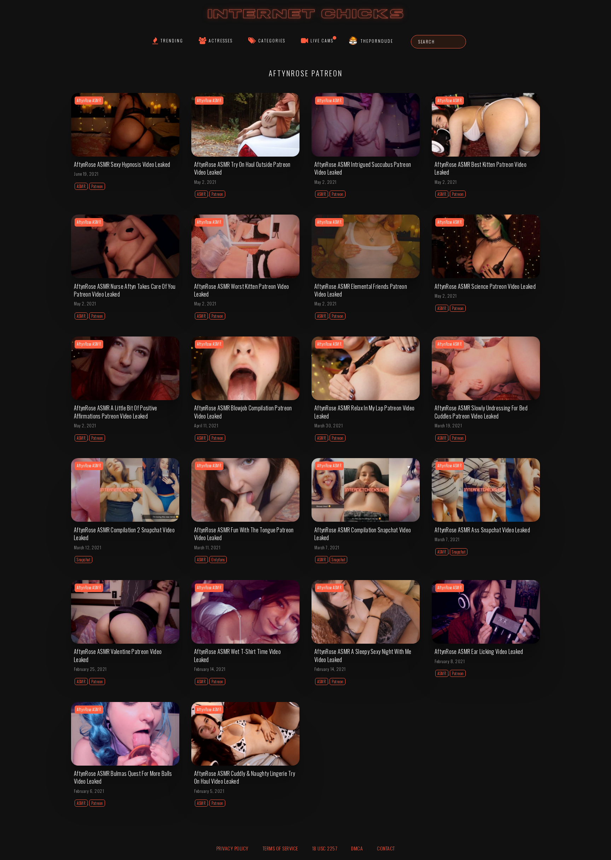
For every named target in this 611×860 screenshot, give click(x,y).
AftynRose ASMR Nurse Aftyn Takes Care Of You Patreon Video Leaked (124, 290)
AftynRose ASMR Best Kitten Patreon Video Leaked (480, 168)
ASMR (81, 186)
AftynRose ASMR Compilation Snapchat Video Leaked (362, 534)
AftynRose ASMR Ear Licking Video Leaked (479, 651)
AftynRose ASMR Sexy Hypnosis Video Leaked (122, 164)
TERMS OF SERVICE (280, 848)
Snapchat (83, 559)
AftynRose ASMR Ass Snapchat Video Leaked (482, 530)
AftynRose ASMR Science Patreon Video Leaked (485, 286)
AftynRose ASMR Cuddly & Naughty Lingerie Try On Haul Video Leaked (244, 777)
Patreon (97, 186)
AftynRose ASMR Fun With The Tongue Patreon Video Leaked (244, 534)
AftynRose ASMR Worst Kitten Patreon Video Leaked (241, 290)
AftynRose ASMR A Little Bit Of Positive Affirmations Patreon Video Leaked (115, 412)
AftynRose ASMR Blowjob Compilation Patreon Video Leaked (243, 412)
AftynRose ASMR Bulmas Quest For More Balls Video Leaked (123, 777)
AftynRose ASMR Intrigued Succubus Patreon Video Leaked (362, 168)
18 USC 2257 (324, 848)
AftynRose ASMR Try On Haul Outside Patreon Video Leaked (242, 168)
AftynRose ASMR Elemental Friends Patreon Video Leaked (360, 290)
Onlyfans (218, 559)
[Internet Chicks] (305, 20)
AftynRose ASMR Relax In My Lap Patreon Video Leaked (364, 412)
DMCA (357, 848)
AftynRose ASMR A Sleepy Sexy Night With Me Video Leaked (363, 655)
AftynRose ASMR (89, 100)
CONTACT (386, 848)
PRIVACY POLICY (232, 848)
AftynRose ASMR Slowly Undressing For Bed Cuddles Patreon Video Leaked (481, 412)
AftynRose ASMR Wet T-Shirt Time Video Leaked (237, 655)
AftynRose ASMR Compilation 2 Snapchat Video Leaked (124, 534)
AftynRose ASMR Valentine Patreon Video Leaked (118, 655)
